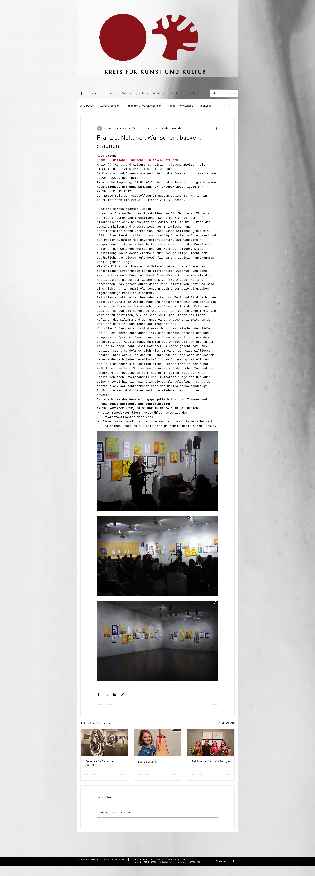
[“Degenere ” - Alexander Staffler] (104, 742)
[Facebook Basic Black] (81, 93)
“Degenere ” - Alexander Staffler (99, 763)
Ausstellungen (109, 106)
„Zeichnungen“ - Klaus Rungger (210, 761)
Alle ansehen (227, 723)
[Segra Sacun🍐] (157, 742)
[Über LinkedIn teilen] (114, 694)
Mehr (203, 106)
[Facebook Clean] (233, 861)
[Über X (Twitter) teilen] (106, 694)
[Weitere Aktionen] (216, 128)
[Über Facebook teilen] (98, 694)
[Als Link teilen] (122, 694)
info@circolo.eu (168, 862)
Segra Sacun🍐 (147, 762)
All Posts (87, 106)
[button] (230, 106)
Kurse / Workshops (180, 106)
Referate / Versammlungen (143, 106)
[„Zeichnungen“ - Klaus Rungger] (210, 742)
